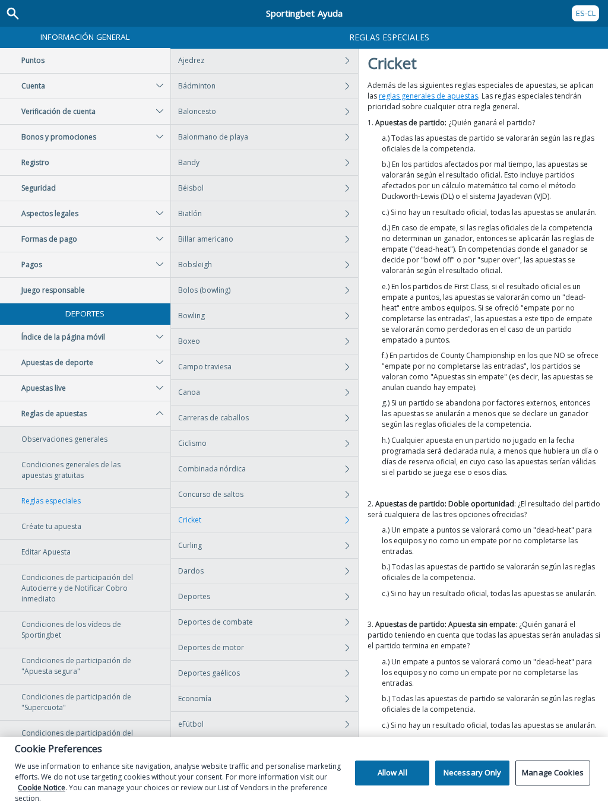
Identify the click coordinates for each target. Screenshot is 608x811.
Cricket (189, 520)
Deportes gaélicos (209, 673)
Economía (194, 698)
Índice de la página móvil (63, 337)
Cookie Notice (41, 788)
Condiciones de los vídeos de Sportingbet (71, 629)
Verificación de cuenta (58, 111)
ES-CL (586, 13)
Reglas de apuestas (54, 413)
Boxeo (189, 341)
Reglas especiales (51, 501)
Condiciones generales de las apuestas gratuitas (71, 470)
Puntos (33, 60)
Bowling (191, 316)
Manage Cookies (553, 772)
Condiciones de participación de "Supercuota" (76, 702)
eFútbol (191, 724)
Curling (190, 545)
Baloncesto (197, 111)
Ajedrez (191, 60)
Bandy (189, 162)
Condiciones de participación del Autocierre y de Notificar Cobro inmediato (77, 588)
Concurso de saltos (210, 494)
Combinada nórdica (212, 469)
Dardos (191, 571)
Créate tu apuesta (51, 526)
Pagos (31, 264)
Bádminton (197, 86)
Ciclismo (192, 443)
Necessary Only (473, 772)
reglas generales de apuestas (428, 96)
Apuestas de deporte (57, 362)
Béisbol (191, 188)
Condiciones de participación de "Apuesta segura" (76, 665)
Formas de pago (49, 239)
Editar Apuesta (46, 552)
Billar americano (205, 239)
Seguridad (38, 188)
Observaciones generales (64, 439)
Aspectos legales (49, 213)
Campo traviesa (205, 367)
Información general (85, 36)
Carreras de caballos (213, 418)
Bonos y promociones (58, 137)
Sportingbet (304, 13)
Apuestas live (43, 388)
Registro (35, 162)
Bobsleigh (195, 264)
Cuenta (33, 86)
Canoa (189, 392)
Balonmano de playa (213, 137)
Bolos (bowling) (204, 290)
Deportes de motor (211, 647)
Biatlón (190, 213)
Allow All (392, 772)
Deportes (84, 313)
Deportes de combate (215, 622)
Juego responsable (53, 290)
